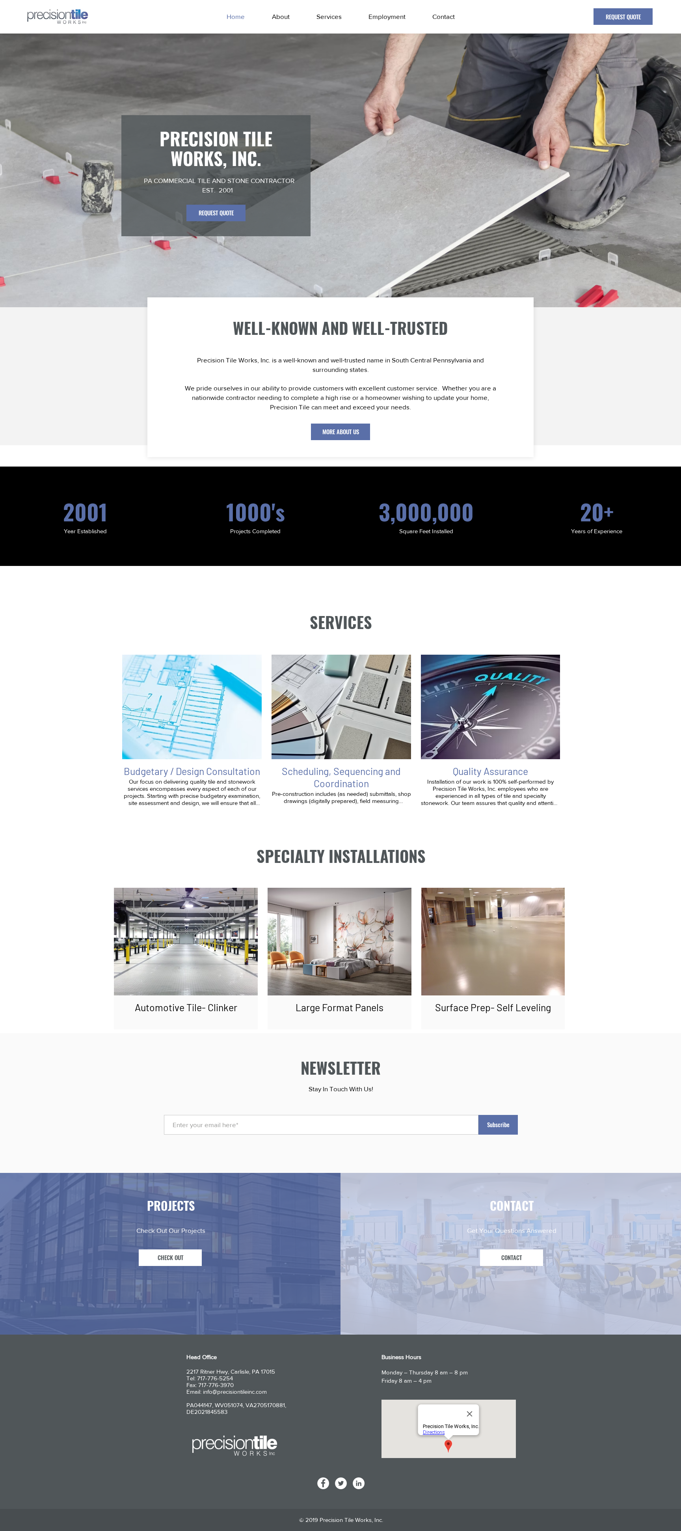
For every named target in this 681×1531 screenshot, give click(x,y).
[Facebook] (323, 1483)
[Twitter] (341, 1483)
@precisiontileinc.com (239, 1391)
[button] (170, 1257)
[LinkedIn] (359, 1483)
